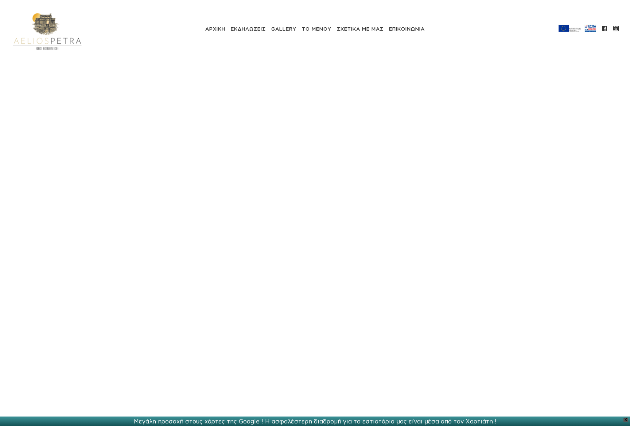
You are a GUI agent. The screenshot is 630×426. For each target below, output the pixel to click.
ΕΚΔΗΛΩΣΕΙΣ (248, 28)
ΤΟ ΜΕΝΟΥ (316, 28)
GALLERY (283, 28)
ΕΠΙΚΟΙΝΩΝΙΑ (407, 28)
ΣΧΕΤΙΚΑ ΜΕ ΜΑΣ (360, 28)
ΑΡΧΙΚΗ (215, 28)
